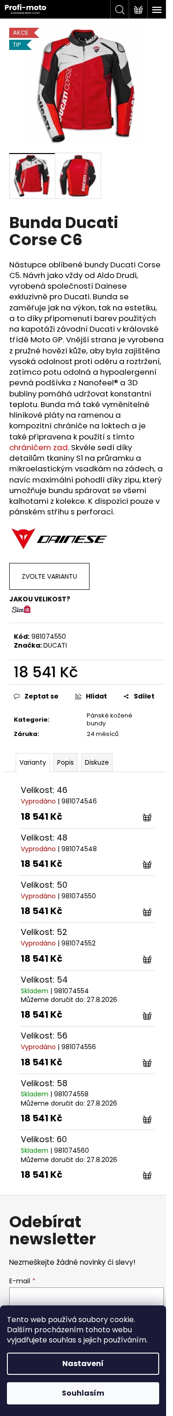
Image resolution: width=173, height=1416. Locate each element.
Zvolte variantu (49, 576)
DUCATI (55, 645)
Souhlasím (83, 1393)
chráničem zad (38, 447)
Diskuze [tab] (97, 762)
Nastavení (83, 1363)
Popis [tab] (65, 762)
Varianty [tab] (32, 762)
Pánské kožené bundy (109, 719)
